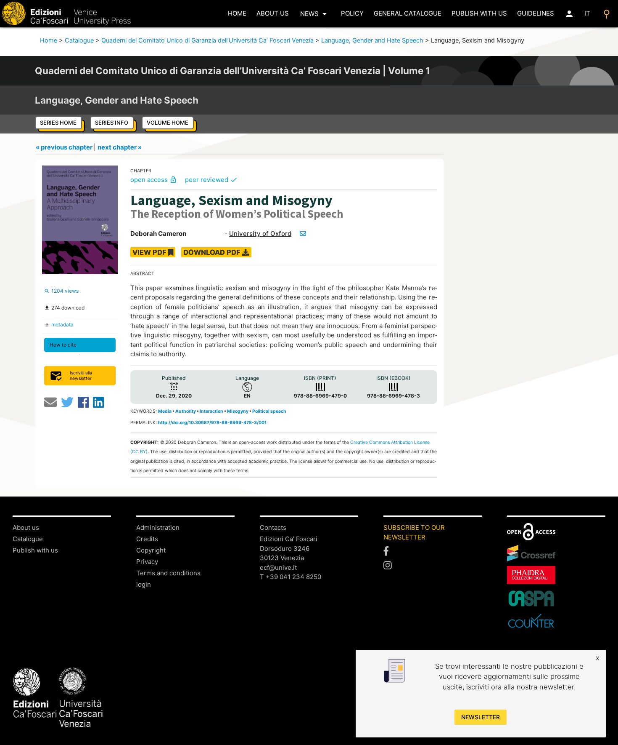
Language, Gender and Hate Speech (372, 40)
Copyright (151, 550)
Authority (185, 411)
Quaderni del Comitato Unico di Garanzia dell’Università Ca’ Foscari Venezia (207, 40)
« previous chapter (65, 147)
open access (153, 180)
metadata (62, 324)
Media (165, 411)
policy (352, 13)
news (315, 14)
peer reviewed (211, 180)
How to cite (63, 345)
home (237, 13)
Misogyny (237, 411)
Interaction (211, 411)
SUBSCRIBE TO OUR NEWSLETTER (414, 532)
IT (587, 13)
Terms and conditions (168, 573)
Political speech (269, 411)
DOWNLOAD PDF (212, 252)
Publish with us (479, 13)
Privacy (147, 562)
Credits (147, 539)
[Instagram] (432, 565)
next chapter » (120, 147)
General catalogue (407, 13)
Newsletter (480, 717)
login (143, 584)
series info (111, 122)
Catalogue (79, 40)
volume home (167, 122)
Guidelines (535, 13)
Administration (158, 527)
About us (272, 13)
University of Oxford (260, 234)
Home (48, 40)
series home (58, 122)
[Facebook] (432, 551)
